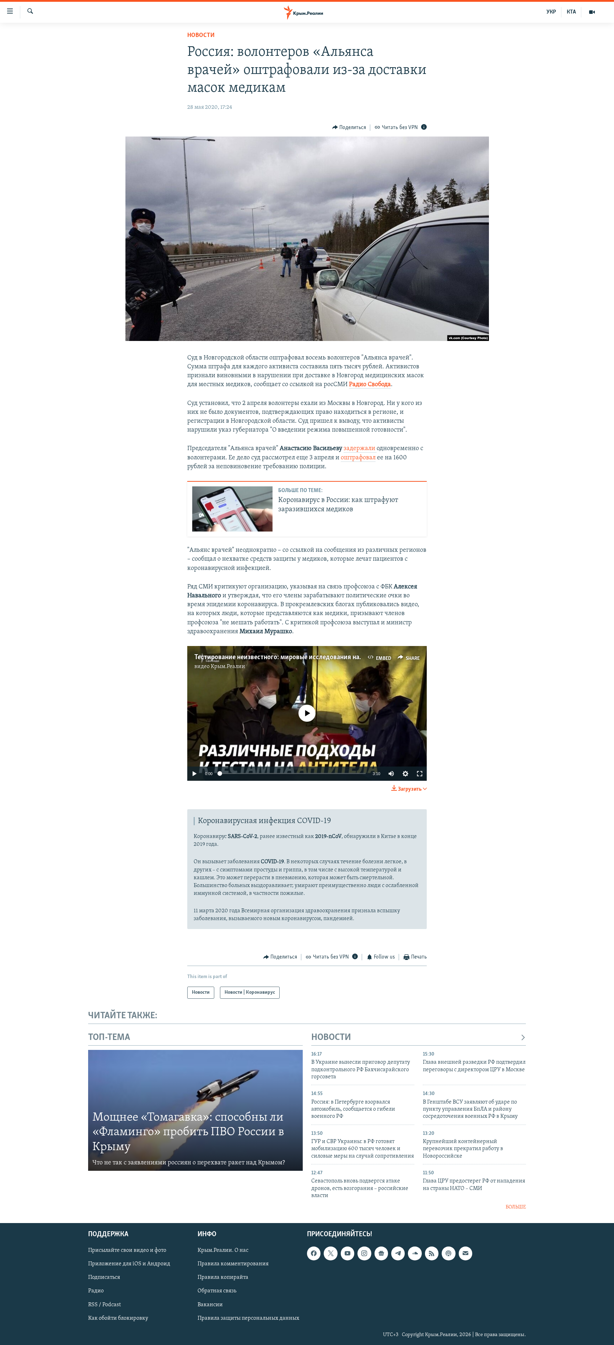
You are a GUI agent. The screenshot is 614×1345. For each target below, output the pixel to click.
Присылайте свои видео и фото (127, 1250)
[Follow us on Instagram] (364, 1253)
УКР (551, 12)
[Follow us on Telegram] (398, 1253)
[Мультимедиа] (592, 12)
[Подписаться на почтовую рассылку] (465, 1253)
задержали (360, 448)
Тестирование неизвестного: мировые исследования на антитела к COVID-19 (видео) (320, 657)
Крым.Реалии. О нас (223, 1250)
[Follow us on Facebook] (314, 1253)
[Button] (349, 127)
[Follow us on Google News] (381, 1253)
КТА (571, 12)
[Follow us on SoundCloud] (414, 1253)
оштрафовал (358, 458)
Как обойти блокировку (118, 1318)
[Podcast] (448, 1253)
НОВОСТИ (331, 1037)
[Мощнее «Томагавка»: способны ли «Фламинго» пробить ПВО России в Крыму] (195, 1110)
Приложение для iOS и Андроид (129, 1264)
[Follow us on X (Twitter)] (330, 1253)
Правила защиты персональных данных (248, 1318)
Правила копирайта (223, 1277)
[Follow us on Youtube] (347, 1253)
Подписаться (104, 1277)
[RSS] (431, 1253)
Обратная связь (217, 1291)
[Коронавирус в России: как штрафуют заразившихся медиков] (232, 509)
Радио (96, 1291)
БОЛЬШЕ (516, 1207)
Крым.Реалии (228, 666)
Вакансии (210, 1305)
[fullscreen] (420, 774)
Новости (201, 35)
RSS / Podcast (104, 1305)
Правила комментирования (233, 1264)
